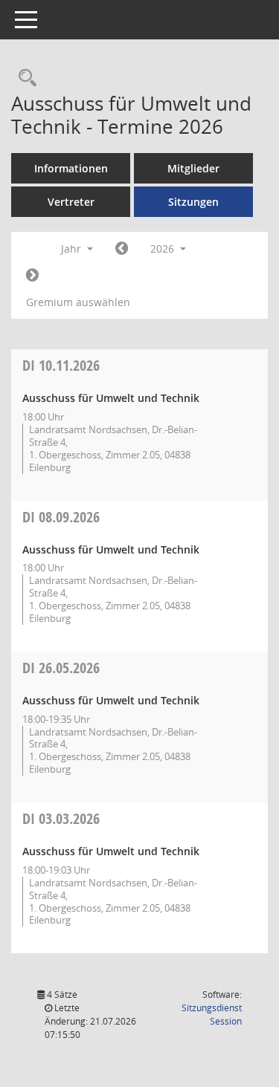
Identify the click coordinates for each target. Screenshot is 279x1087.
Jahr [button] (72, 248)
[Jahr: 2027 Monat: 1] (32, 275)
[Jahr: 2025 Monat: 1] (121, 249)
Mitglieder (193, 168)
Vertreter (71, 202)
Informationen (71, 168)
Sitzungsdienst (212, 1015)
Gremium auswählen (78, 302)
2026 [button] (163, 248)
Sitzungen (193, 202)
